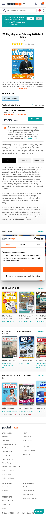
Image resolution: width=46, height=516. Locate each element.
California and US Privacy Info (11, 467)
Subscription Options (31, 138)
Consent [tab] (8, 244)
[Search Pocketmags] (4, 10)
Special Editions (10, 288)
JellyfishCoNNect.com (30, 498)
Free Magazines (7, 448)
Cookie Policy (6, 474)
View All (41, 231)
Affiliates (5, 490)
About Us (26, 487)
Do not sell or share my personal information (23, 276)
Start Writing (7, 316)
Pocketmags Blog (7, 452)
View (3, 321)
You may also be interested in (16, 376)
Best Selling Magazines (9, 444)
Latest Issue (7, 30)
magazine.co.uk (28, 494)
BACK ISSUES (8, 231)
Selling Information (8, 500)
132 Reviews (29, 44)
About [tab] (37, 244)
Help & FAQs (27, 436)
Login (4, 508)
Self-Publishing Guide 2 (26, 316)
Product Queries (7, 487)
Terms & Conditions (8, 470)
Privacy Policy (6, 463)
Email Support (27, 440)
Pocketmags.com (28, 490)
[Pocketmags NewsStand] (13, 4)
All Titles (5, 436)
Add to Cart (11, 321)
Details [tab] (23, 244)
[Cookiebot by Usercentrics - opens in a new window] (34, 238)
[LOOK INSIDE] (23, 78)
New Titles (5, 440)
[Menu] (3, 4)
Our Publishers (6, 455)
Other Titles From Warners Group (16, 331)
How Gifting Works (29, 450)
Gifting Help (26, 454)
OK (23, 270)
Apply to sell (6, 504)
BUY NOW (35, 119)
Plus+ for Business (8, 459)
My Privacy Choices (8, 478)
